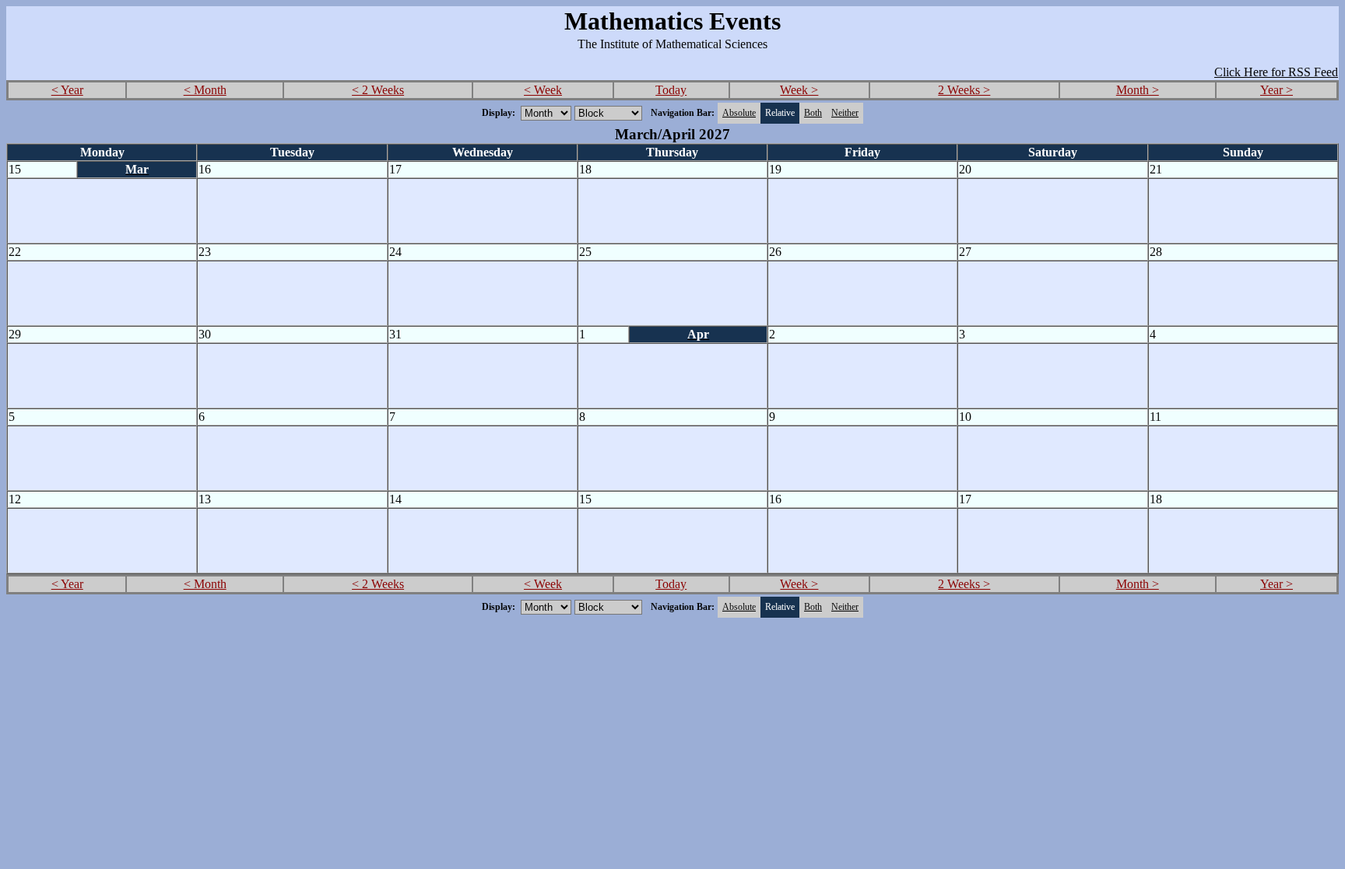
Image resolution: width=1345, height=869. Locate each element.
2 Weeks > (964, 89)
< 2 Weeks (378, 89)
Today (671, 89)
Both (813, 112)
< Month (205, 89)
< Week (543, 89)
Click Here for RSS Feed (1276, 72)
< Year (67, 89)
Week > (799, 89)
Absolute (739, 112)
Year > (1276, 89)
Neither (845, 112)
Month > (1137, 89)
